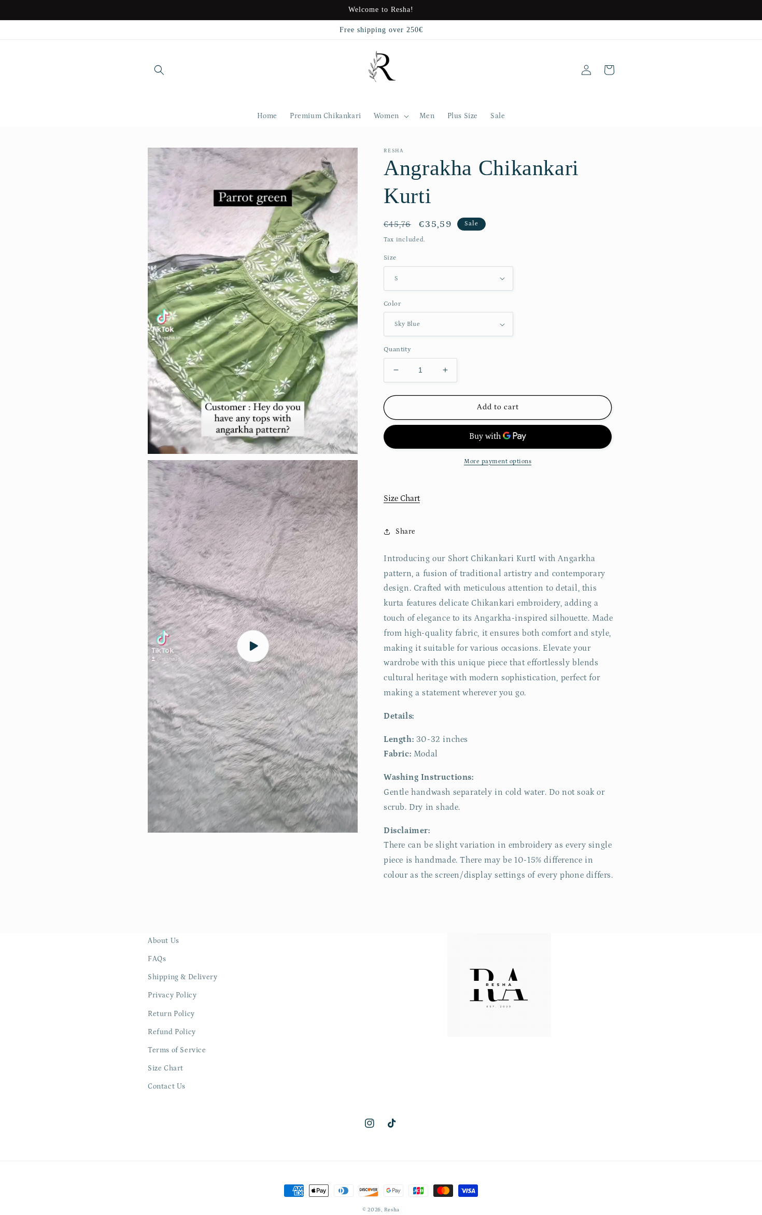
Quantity (397, 349)
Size (390, 258)
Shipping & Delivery (182, 977)
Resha (392, 1210)
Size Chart (402, 498)
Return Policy (171, 1014)
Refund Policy (172, 1032)
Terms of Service (177, 1050)
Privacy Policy (172, 995)
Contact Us (167, 1086)
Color (392, 304)
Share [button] (406, 531)
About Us (163, 941)
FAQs (157, 959)
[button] (159, 70)
